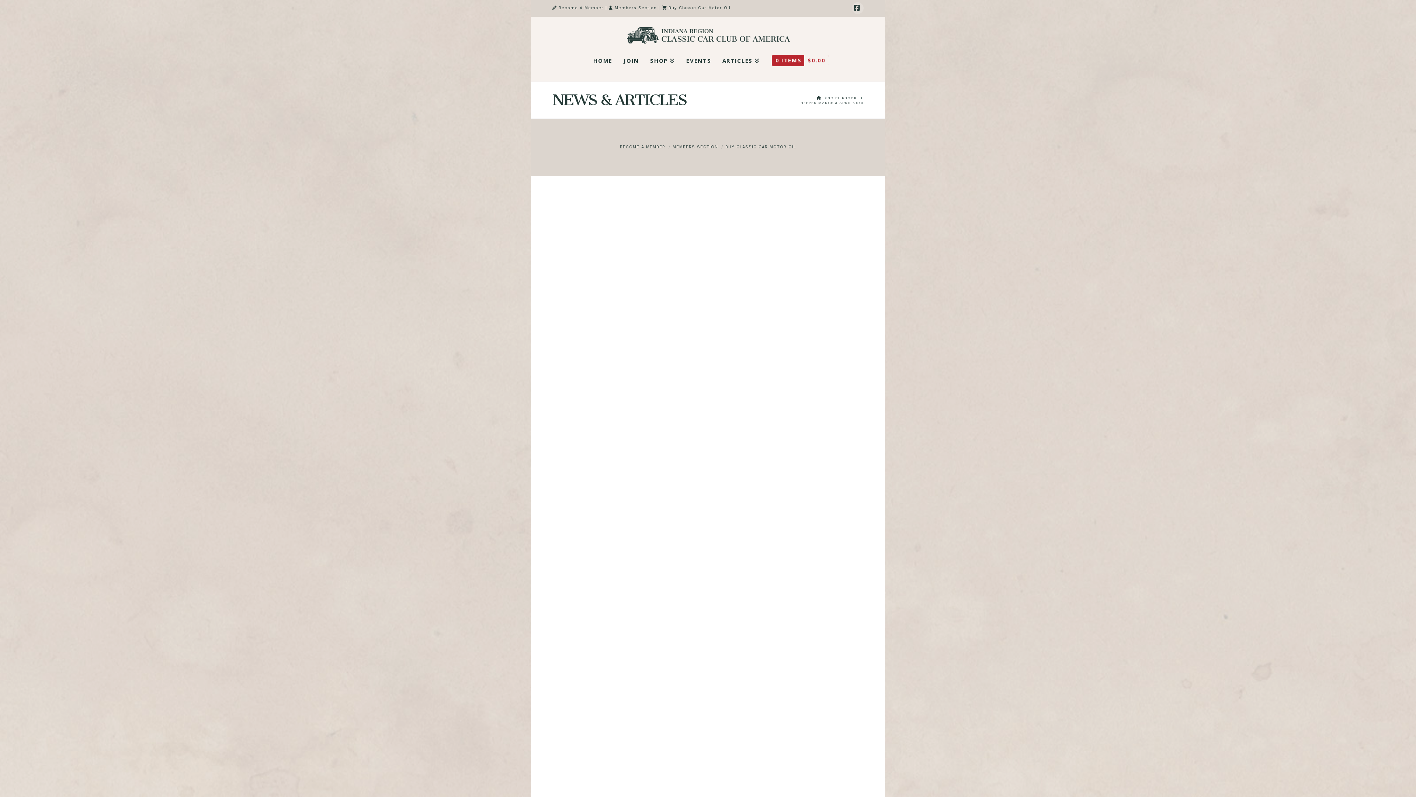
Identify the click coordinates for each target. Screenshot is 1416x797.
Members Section (635, 8)
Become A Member (580, 8)
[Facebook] (858, 8)
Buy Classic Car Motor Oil (698, 8)
